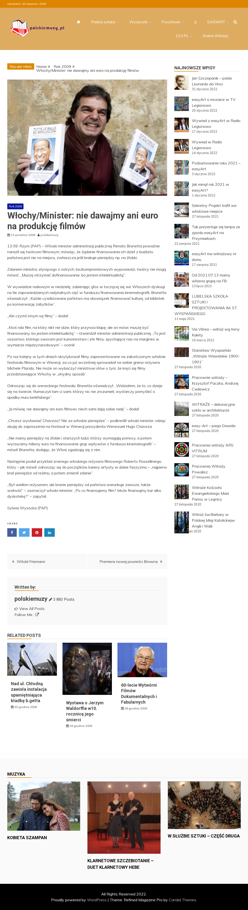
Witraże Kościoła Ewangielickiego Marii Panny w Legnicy (210, 493)
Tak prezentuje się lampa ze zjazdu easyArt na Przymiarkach (216, 232)
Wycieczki (138, 21)
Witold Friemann (31, 561)
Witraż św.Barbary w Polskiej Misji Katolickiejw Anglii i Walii (213, 520)
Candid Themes (182, 899)
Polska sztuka (103, 21)
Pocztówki (171, 21)
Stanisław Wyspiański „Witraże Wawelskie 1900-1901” (216, 356)
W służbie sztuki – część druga (204, 835)
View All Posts (32, 608)
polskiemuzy (31, 598)
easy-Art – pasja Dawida (213, 425)
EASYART (216, 21)
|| (195, 21)
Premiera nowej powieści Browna (129, 561)
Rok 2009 (15, 206)
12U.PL (182, 35)
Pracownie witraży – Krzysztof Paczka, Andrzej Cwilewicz (215, 383)
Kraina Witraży (216, 35)
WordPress (97, 899)
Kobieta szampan (27, 837)
